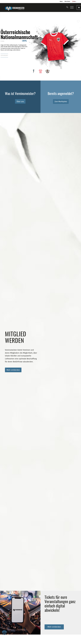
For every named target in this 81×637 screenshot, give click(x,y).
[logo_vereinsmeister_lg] (14, 7)
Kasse (61, 1)
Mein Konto (67, 1)
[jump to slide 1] (33, 71)
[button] (4, 632)
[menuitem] (66, 7)
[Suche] (66, 7)
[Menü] (71, 7)
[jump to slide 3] (47, 71)
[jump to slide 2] (40, 71)
